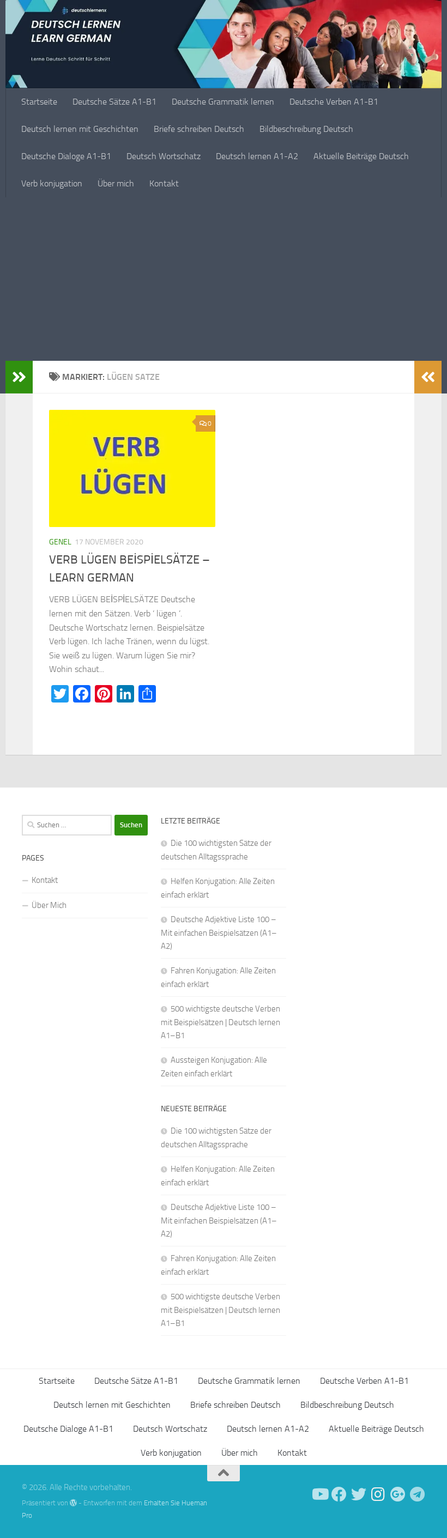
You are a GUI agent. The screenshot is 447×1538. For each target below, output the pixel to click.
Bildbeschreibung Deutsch (306, 129)
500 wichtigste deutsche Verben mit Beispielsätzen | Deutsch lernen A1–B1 (220, 1022)
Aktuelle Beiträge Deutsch (361, 156)
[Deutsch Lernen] (319, 1494)
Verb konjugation (51, 183)
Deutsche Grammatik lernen (223, 101)
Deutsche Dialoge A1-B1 (66, 156)
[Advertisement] (223, 279)
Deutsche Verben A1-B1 (333, 101)
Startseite (39, 101)
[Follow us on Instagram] (378, 1494)
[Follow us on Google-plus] (398, 1494)
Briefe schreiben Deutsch (199, 129)
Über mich (116, 183)
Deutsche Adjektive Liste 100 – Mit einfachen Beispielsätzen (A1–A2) (219, 933)
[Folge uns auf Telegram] (417, 1494)
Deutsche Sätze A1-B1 (114, 101)
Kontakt (164, 183)
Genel (60, 542)
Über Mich (49, 905)
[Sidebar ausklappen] (19, 377)
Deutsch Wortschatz (163, 156)
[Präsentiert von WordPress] (73, 1502)
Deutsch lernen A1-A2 (257, 156)
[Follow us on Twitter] (358, 1494)
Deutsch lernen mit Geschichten (79, 129)
